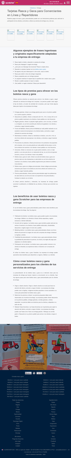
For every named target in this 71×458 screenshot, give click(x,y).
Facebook (53, 441)
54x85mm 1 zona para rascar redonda (53, 382)
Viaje (53, 421)
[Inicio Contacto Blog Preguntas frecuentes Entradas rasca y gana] (68, 3)
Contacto (53, 439)
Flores (17, 426)
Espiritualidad (17, 414)
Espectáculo (53, 426)
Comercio (17, 416)
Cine (53, 428)
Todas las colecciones (17, 400)
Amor (17, 423)
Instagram (17, 443)
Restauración (17, 430)
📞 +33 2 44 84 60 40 (53, 1)
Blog (53, 436)
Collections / (33, 8)
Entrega (18, 409)
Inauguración (53, 423)
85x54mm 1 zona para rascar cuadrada (18, 382)
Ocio (18, 407)
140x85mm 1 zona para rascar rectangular (53, 394)
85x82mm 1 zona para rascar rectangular (17, 389)
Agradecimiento (53, 400)
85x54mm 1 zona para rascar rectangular (17, 387)
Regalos (18, 405)
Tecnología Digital (17, 421)
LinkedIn (18, 446)
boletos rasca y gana (40, 69)
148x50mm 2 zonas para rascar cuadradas (53, 387)
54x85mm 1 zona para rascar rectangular (17, 384)
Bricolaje (18, 433)
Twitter (53, 443)
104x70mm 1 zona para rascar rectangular (18, 394)
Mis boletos (18, 436)
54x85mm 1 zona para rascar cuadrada (53, 384)
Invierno (53, 409)
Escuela (18, 419)
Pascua (53, 412)
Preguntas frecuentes (17, 439)
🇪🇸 (17, 2)
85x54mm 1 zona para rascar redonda (53, 380)
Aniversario (53, 430)
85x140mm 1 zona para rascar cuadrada (17, 396)
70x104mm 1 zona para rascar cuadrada (53, 392)
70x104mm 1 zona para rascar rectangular (18, 392)
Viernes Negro (53, 414)
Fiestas (18, 402)
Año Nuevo (53, 405)
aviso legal (18, 441)
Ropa (53, 416)
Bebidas (18, 428)
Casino (53, 433)
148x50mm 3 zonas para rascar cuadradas (53, 389)
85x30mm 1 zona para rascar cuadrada (18, 380)
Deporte (53, 407)
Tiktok (53, 446)
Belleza (53, 419)
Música (18, 412)
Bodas (53, 402)
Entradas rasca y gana (18, 376)
